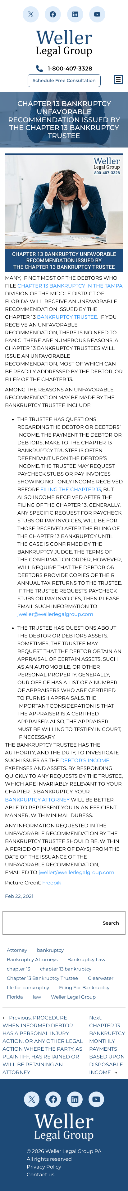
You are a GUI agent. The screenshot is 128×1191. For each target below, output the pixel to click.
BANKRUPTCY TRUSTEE (67, 317)
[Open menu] (118, 79)
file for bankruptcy (28, 987)
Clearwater (100, 978)
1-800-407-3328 (70, 68)
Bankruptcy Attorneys (32, 959)
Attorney (17, 950)
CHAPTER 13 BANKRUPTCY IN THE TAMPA (70, 286)
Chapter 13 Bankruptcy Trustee (42, 978)
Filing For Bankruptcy (84, 987)
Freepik (51, 882)
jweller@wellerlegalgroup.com (55, 614)
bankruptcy (50, 950)
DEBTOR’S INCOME (84, 760)
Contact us (40, 1174)
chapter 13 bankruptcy (65, 969)
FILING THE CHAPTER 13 (70, 489)
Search (111, 923)
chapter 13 (18, 969)
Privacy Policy (44, 1167)
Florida (15, 997)
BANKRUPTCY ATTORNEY (37, 799)
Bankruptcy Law (86, 959)
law (37, 997)
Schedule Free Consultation (64, 80)
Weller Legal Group (73, 997)
